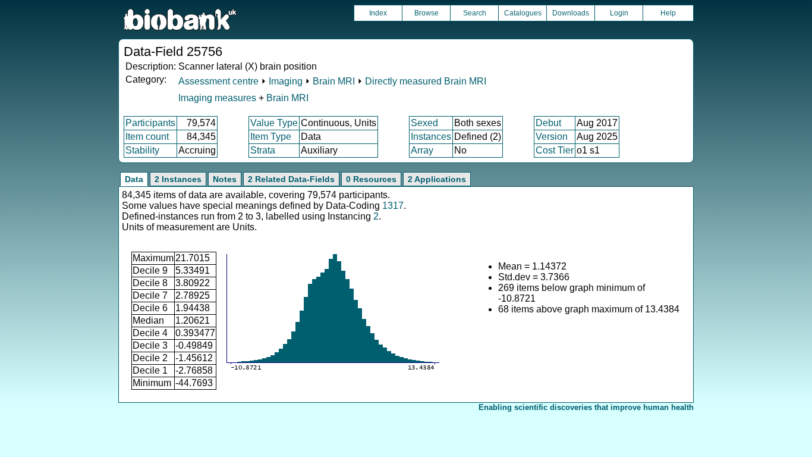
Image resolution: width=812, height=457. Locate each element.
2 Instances (178, 179)
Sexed (424, 123)
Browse (426, 13)
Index (378, 13)
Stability (142, 150)
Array (422, 150)
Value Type (274, 123)
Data (134, 179)
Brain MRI (334, 81)
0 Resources (371, 179)
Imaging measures (218, 98)
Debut (548, 123)
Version (552, 137)
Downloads (570, 13)
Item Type (270, 137)
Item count (147, 137)
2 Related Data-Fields (291, 179)
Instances (431, 137)
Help (668, 13)
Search (474, 13)
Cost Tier (555, 150)
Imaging (286, 81)
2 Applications (437, 179)
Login (619, 13)
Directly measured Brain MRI (425, 81)
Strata (262, 150)
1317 (393, 206)
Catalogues (523, 13)
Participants (150, 123)
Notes (225, 179)
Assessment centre (218, 81)
